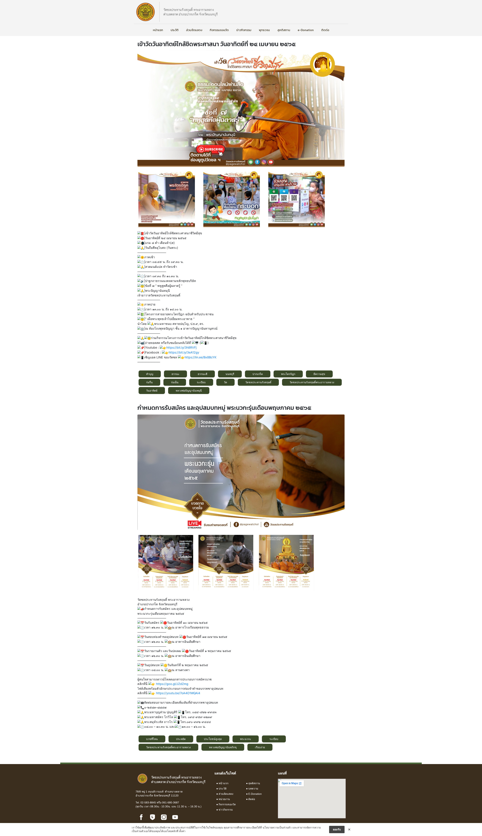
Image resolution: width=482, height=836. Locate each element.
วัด (225, 382)
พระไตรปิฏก (288, 374)
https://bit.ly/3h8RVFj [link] (181, 347)
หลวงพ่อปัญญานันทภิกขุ (223, 747)
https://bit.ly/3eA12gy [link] (184, 352)
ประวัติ (174, 30)
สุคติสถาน (283, 30)
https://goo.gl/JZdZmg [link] (172, 684)
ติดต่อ (325, 30)
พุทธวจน (264, 30)
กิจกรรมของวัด (219, 30)
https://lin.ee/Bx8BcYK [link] (200, 357)
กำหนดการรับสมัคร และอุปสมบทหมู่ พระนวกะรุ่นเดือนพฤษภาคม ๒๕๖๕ (224, 407)
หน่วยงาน (224, 799)
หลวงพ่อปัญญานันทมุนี (189, 390)
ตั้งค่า (182, 831)
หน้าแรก (158, 30)
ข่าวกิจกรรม (243, 30)
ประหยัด (181, 739)
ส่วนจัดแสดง (194, 30)
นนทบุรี (230, 374)
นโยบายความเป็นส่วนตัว (277, 827)
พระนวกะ (245, 739)
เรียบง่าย (260, 747)
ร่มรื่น (149, 382)
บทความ (253, 788)
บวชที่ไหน (152, 739)
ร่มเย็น (174, 382)
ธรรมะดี (202, 374)
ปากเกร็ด (257, 374)
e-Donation (306, 30)
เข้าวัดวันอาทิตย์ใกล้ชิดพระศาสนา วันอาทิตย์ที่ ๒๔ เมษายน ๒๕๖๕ (216, 44)
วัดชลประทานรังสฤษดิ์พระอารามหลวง (312, 382)
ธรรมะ (175, 374)
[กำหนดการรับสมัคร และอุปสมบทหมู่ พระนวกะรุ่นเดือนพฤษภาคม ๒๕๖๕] (241, 472)
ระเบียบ (201, 382)
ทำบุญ (149, 374)
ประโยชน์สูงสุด (213, 739)
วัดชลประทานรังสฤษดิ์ (258, 382)
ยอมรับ (337, 829)
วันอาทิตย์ (151, 390)
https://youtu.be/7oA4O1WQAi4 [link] (178, 693)
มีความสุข (319, 374)
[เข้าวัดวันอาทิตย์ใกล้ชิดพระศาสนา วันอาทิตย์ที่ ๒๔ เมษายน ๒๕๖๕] (241, 108)
